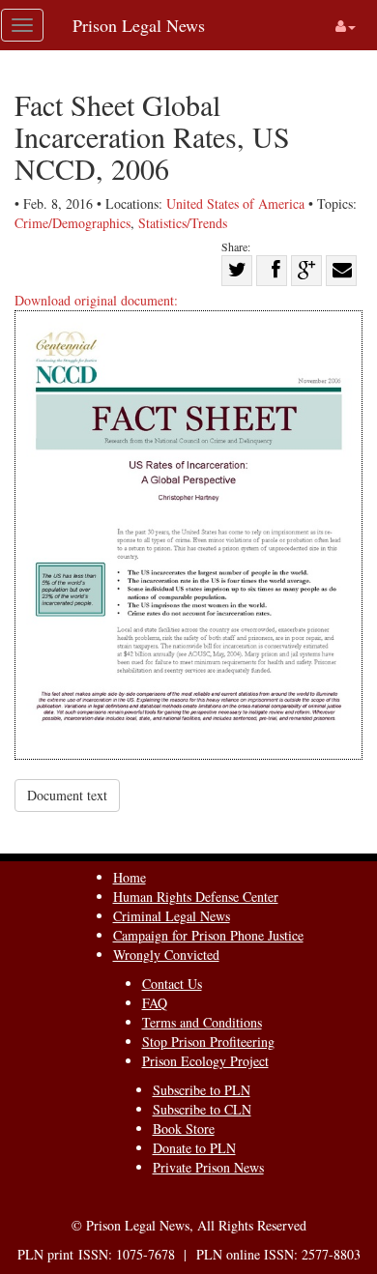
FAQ (154, 1003)
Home (129, 877)
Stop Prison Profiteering (208, 1041)
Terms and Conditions (202, 1022)
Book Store (184, 1128)
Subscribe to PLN (201, 1090)
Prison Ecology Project (205, 1061)
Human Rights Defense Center (195, 896)
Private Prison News (208, 1167)
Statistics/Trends (182, 223)
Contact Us (172, 983)
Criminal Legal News (171, 916)
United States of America (235, 203)
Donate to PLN (194, 1148)
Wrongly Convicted (166, 954)
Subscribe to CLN (202, 1109)
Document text (67, 795)
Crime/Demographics (72, 223)
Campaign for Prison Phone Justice (208, 935)
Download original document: (96, 300)
